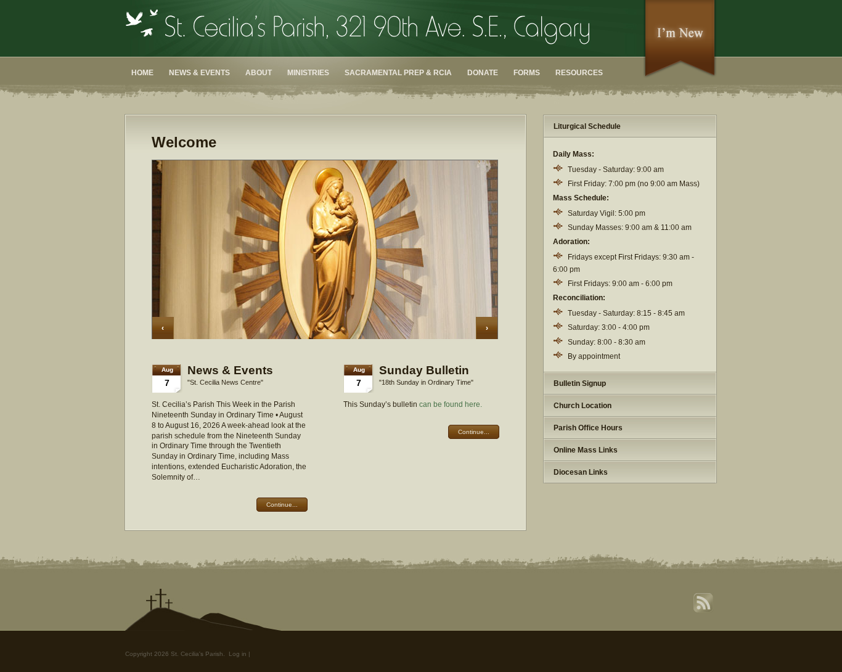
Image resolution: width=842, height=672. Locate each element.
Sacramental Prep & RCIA (398, 72)
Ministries (308, 72)
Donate (482, 72)
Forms (526, 72)
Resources (579, 72)
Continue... (473, 431)
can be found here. (450, 404)
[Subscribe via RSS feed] (704, 611)
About (258, 72)
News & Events (199, 72)
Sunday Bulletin (424, 370)
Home (142, 72)
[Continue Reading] (324, 336)
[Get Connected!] (680, 76)
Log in (238, 653)
